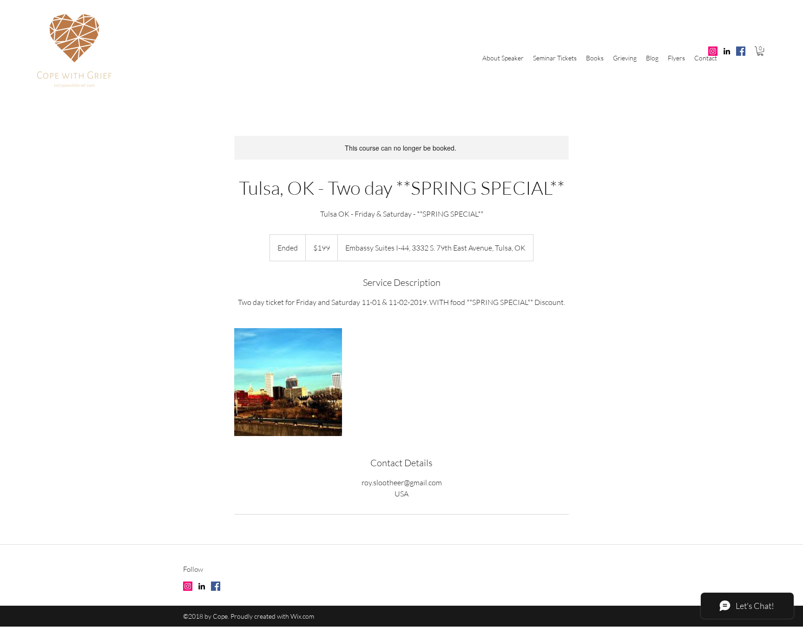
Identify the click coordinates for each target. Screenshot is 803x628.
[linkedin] (726, 51)
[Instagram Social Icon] (712, 51)
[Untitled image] (288, 382)
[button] (760, 51)
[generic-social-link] (740, 51)
